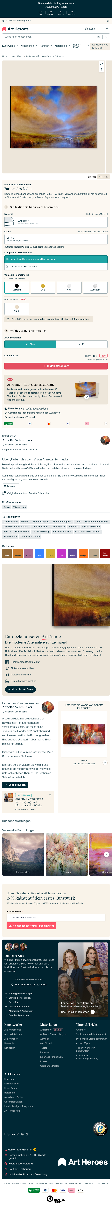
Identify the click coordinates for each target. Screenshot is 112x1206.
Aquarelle (73, 526)
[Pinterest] (22, 1134)
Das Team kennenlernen (75, 1011)
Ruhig (7, 507)
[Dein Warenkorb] (107, 29)
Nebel (78, 521)
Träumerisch (19, 507)
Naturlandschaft (40, 526)
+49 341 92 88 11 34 (25, 984)
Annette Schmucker (20, 184)
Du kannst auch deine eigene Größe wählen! (35, 247)
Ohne (32, 344)
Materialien (61, 45)
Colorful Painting (41, 531)
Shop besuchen (10, 449)
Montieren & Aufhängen (21, 1011)
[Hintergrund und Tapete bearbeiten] (101, 69)
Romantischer (22, 531)
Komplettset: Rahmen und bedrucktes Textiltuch (32, 259)
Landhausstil (58, 526)
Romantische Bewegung (87, 531)
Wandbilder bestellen (20, 997)
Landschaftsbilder (62, 531)
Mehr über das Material (97, 214)
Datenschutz (89, 1183)
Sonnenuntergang (62, 521)
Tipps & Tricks (77, 46)
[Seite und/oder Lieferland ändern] (108, 20)
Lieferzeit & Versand (19, 1006)
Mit (83, 344)
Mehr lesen (29, 449)
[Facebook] (27, 1134)
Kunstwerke (8, 45)
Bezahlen (14, 1002)
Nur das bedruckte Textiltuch (23, 266)
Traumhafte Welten (30, 536)
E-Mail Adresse (14, 911)
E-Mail (98, 47)
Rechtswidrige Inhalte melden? (68, 1183)
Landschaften (11, 521)
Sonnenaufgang (41, 521)
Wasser (7, 531)
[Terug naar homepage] (15, 29)
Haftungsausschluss (44, 1183)
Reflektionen (10, 536)
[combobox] (49, 37)
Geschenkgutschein (19, 1015)
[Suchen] (106, 37)
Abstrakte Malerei (91, 526)
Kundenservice (100, 44)
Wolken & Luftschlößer (96, 521)
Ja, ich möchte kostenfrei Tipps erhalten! (31, 926)
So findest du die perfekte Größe (93, 231)
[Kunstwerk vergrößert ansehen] (101, 64)
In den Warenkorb (58, 366)
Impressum (103, 1183)
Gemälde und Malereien (16, 526)
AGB (31, 1183)
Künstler (44, 45)
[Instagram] (17, 1134)
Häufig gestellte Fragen (21, 993)
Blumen (25, 521)
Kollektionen (27, 45)
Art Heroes (12, 1074)
